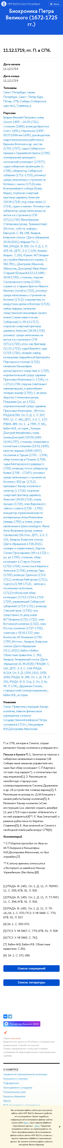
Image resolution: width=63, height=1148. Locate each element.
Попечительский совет (14, 1091)
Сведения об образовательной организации (25, 1074)
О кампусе (10, 1069)
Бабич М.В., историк (16, 428)
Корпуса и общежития (14, 1096)
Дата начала (11, 64)
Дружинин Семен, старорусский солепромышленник (25, 688)
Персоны (9, 113)
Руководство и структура (15, 1078)
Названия (9, 702)
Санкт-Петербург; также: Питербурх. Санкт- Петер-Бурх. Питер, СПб (23, 96)
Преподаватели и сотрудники (17, 1087)
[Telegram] (10, 1016)
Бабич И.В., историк (15, 695)
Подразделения (11, 1083)
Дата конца (11, 76)
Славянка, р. (24, 105)
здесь (26, 1122)
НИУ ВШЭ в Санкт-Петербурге (24, 3)
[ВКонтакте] (5, 1016)
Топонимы (10, 88)
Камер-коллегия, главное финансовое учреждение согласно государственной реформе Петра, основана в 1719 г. (26, 715)
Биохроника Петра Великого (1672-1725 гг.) (31, 17)
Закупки (7, 1100)
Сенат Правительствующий (20, 706)
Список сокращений (31, 968)
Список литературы (31, 982)
